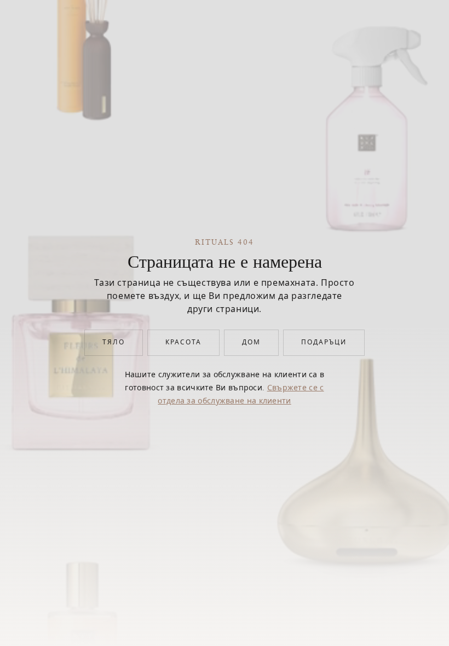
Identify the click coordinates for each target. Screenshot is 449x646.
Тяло (113, 342)
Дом (251, 342)
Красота (183, 342)
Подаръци (324, 342)
